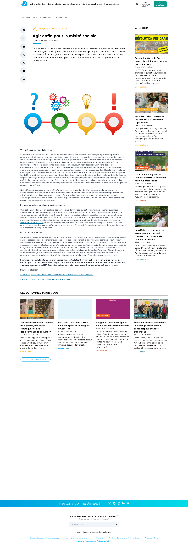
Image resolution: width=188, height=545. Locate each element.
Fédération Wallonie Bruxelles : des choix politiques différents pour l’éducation (151, 61)
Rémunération (102, 538)
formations (111, 4)
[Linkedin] (123, 503)
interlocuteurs (71, 4)
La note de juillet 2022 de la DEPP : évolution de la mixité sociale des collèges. (56, 274)
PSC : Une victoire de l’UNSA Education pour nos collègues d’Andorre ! (74, 325)
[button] (23, 30)
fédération (37, 4)
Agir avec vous (142, 168)
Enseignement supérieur (85, 538)
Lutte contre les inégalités (86, 541)
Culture (131, 538)
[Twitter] (109, 503)
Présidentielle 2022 (105, 541)
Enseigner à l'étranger (144, 538)
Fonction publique (53, 538)
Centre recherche (92, 4)
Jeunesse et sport (68, 538)
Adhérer (160, 5)
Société (33, 538)
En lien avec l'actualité (145, 223)
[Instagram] (119, 503)
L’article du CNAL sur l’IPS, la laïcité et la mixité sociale (45, 279)
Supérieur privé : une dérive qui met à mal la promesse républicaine (149, 119)
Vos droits (112, 538)
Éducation (41, 538)
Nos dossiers (140, 315)
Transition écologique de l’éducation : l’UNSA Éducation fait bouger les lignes (151, 177)
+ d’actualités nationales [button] (35, 359)
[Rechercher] (116, 524)
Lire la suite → (141, 87)
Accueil (25, 17)
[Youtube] (128, 503)
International (122, 538)
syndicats (54, 4)
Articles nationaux (36, 17)
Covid (156, 538)
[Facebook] (114, 503)
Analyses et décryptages (52, 28)
